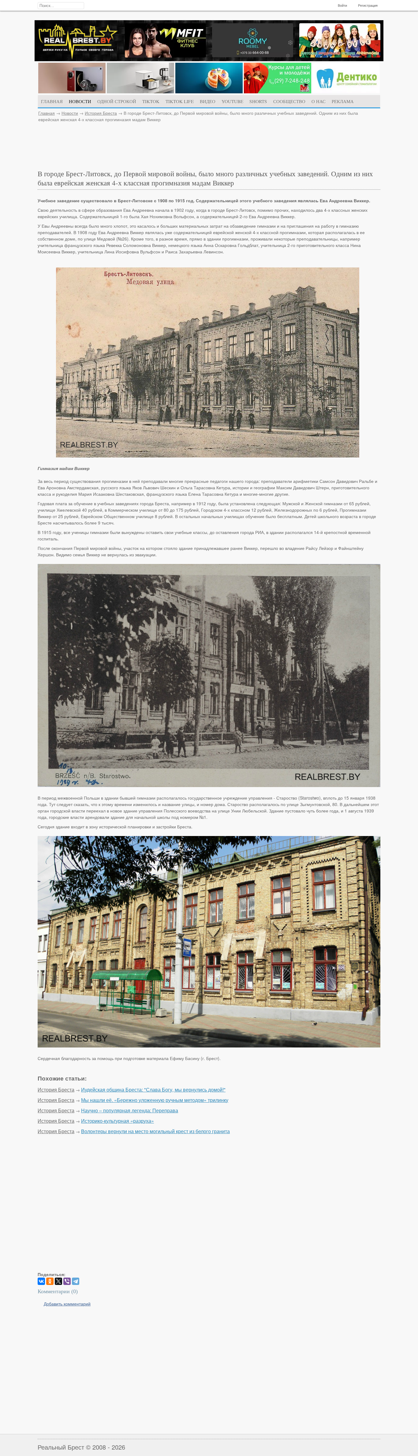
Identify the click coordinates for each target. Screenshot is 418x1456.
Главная (46, 113)
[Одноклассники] (50, 1281)
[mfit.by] (165, 56)
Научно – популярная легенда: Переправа (129, 1110)
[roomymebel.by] (252, 55)
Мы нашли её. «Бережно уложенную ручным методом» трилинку (154, 1099)
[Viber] (67, 1281)
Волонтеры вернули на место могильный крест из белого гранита (155, 1131)
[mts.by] (72, 91)
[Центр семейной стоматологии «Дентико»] (346, 91)
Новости (70, 113)
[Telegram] (75, 1281)
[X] (58, 1281)
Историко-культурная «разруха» (117, 1120)
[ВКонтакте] (41, 1281)
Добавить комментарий (67, 1304)
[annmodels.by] (339, 56)
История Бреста (101, 113)
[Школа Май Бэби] (277, 91)
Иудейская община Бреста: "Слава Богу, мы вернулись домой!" (153, 1089)
